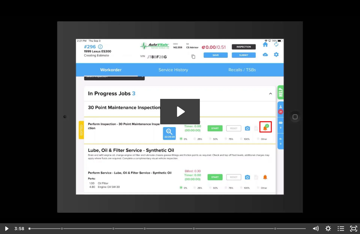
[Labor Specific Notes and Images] (144, 228)
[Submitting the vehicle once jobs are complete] (275, 228)
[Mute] (315, 228)
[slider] (167, 228)
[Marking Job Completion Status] (194, 228)
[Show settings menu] (328, 228)
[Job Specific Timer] (62, 228)
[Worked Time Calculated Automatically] (113, 228)
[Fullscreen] (353, 228)
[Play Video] (6, 228)
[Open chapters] (341, 228)
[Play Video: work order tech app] (180, 111)
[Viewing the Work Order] (29, 228)
